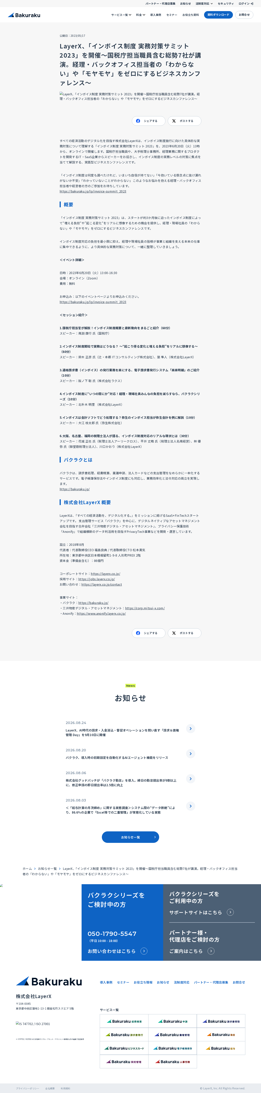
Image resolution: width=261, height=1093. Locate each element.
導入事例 (106, 982)
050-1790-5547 (112, 933)
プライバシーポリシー (27, 1088)
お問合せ (239, 982)
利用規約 (65, 1088)
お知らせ (163, 982)
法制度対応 (182, 982)
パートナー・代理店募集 (211, 982)
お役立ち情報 (143, 982)
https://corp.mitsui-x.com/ (145, 608)
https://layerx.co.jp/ (105, 573)
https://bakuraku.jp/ (75, 489)
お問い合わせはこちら (112, 951)
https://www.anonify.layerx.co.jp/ (101, 613)
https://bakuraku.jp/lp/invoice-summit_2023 (93, 191)
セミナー (123, 982)
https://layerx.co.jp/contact (101, 584)
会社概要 (50, 1088)
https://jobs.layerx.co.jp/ (96, 579)
